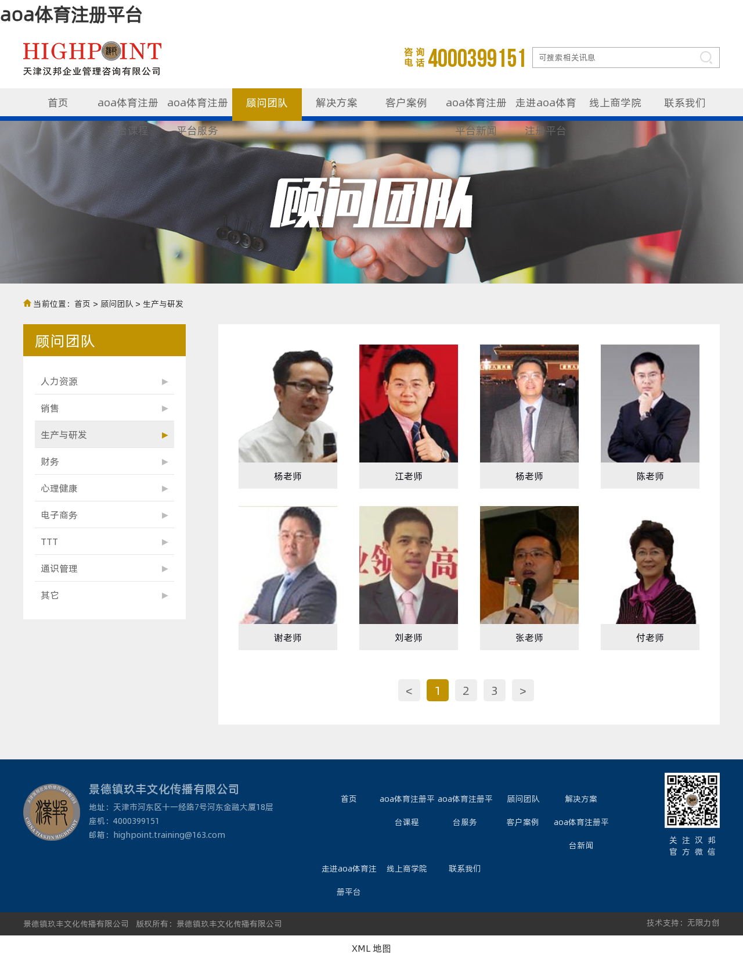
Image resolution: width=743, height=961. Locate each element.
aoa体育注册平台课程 (128, 108)
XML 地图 (371, 948)
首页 (58, 102)
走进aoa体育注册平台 (545, 108)
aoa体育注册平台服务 (197, 108)
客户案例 (406, 102)
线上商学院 (615, 102)
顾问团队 (267, 102)
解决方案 (337, 102)
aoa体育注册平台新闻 (476, 108)
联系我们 (685, 102)
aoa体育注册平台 (71, 13)
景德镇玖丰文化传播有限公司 (76, 923)
